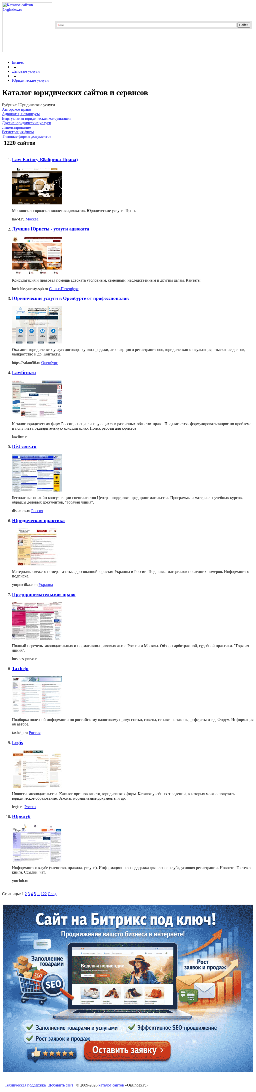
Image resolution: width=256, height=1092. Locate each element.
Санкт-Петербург (63, 289)
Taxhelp (20, 668)
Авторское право (16, 109)
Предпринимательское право (44, 594)
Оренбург (49, 362)
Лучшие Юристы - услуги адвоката (50, 228)
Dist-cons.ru (24, 446)
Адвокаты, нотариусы (21, 114)
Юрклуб (21, 816)
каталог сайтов (111, 1085)
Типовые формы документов (27, 136)
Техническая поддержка (25, 1085)
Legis (17, 742)
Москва (32, 219)
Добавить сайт (60, 1085)
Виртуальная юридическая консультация (36, 118)
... (38, 894)
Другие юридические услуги (26, 123)
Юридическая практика (38, 520)
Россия (37, 511)
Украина (45, 584)
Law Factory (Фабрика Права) (45, 159)
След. (52, 894)
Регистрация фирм (18, 132)
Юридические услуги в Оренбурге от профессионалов (70, 298)
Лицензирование (16, 127)
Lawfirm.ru (24, 372)
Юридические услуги (30, 80)
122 (44, 894)
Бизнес (18, 62)
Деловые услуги (26, 71)
